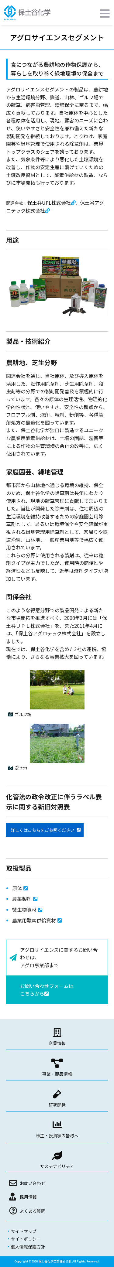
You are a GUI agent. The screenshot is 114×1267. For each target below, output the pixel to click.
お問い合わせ (32, 1183)
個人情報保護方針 (28, 1247)
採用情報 (28, 1197)
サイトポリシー (26, 1239)
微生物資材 (24, 909)
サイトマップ (23, 1231)
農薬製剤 (22, 898)
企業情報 (57, 1043)
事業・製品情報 (57, 1074)
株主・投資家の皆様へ (57, 1135)
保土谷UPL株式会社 (49, 202)
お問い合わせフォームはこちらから (47, 989)
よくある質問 (32, 1211)
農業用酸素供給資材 (34, 920)
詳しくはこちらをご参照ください (42, 830)
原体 (17, 888)
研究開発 (57, 1105)
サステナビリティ (57, 1166)
